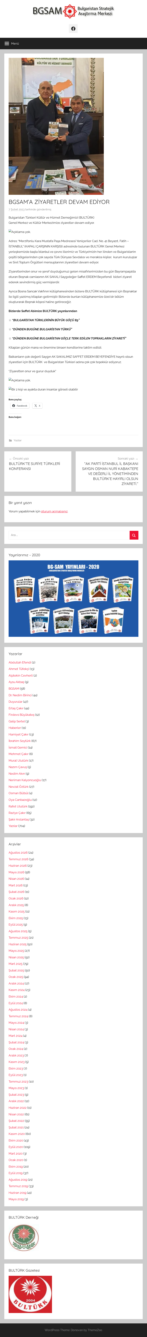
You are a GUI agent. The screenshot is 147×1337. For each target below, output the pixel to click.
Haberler (15, 728)
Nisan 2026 (16, 878)
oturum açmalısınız (54, 511)
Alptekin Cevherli (21, 675)
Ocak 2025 (16, 977)
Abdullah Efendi (20, 662)
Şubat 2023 (16, 1094)
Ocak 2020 (16, 1160)
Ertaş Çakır (16, 708)
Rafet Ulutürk (18, 806)
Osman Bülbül (18, 793)
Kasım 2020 (17, 1134)
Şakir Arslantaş (19, 819)
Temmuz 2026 (18, 859)
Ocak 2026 (16, 898)
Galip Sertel (17, 721)
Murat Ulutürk (18, 760)
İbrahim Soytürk (20, 741)
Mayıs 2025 (16, 950)
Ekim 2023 (16, 1068)
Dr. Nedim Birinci (20, 695)
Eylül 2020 (16, 1147)
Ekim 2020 (16, 1140)
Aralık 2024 (16, 983)
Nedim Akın (17, 773)
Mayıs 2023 (16, 1088)
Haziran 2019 (17, 1192)
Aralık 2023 (16, 1055)
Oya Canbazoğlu (20, 800)
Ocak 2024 (16, 1049)
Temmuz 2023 (18, 1081)
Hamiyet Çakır (19, 734)
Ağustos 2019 (18, 1179)
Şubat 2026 (16, 892)
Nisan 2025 (16, 957)
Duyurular (15, 701)
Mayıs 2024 (16, 1022)
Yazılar (18, 440)
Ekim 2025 (16, 918)
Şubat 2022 (16, 1121)
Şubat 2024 (16, 1042)
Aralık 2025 (16, 905)
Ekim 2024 (16, 996)
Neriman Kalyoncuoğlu (25, 780)
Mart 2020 (16, 1153)
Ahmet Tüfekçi (19, 669)
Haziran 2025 (18, 944)
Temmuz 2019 (18, 1186)
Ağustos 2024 (18, 1009)
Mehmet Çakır (19, 754)
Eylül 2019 (16, 1173)
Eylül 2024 (16, 1003)
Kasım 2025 (17, 911)
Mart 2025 (15, 964)
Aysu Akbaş (16, 682)
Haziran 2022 (18, 1107)
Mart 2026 (16, 885)
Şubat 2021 (16, 1127)
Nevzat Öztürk (19, 786)
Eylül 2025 (16, 924)
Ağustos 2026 (18, 852)
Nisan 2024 (16, 1029)
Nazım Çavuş (18, 767)
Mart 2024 (15, 1035)
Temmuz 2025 (18, 937)
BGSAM (14, 688)
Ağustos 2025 (18, 931)
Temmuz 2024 (18, 1016)
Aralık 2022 (16, 1101)
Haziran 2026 (18, 865)
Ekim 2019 (16, 1166)
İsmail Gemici (18, 747)
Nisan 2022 (16, 1114)
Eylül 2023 (16, 1075)
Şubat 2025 (16, 970)
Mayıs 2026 (16, 872)
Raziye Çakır (17, 813)
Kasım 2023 (17, 1062)
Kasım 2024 (17, 990)
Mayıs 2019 (16, 1199)
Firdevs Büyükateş (21, 714)
